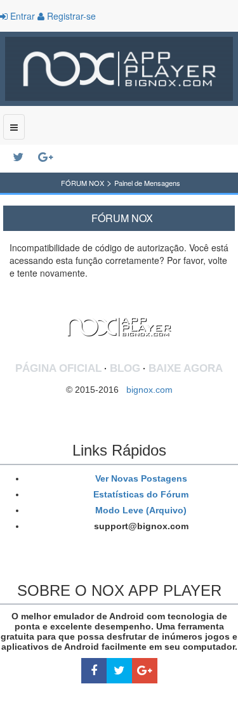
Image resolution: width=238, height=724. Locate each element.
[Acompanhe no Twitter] (25, 157)
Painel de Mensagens (147, 183)
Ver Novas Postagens (140, 478)
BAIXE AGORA (186, 368)
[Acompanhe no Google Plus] (50, 157)
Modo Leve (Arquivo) (140, 510)
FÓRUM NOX (82, 183)
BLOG (125, 368)
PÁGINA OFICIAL (58, 368)
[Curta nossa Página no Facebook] (94, 671)
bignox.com (146, 390)
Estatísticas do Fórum (139, 494)
